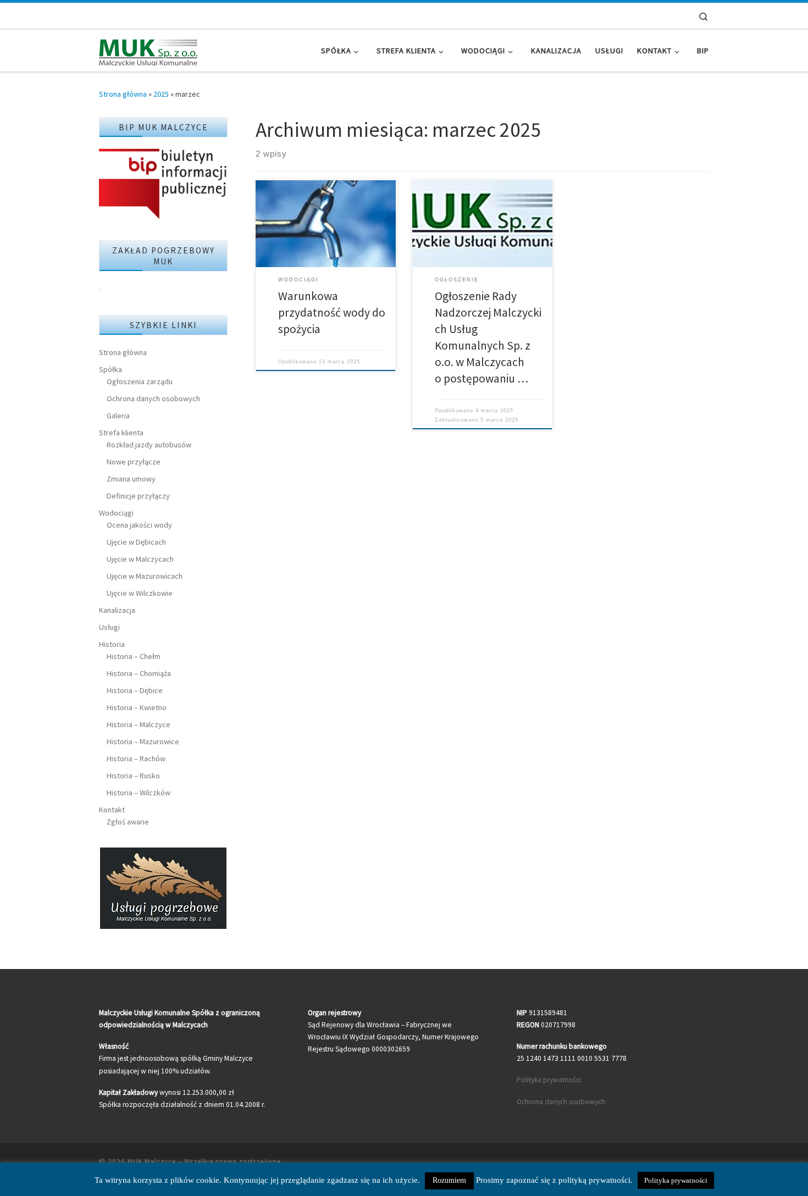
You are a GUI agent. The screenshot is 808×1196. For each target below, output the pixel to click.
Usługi (109, 627)
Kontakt (112, 810)
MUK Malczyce (152, 1161)
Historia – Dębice (135, 690)
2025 (161, 94)
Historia (112, 644)
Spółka (110, 369)
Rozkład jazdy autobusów (149, 445)
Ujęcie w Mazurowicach (144, 576)
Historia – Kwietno (137, 707)
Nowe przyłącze (134, 462)
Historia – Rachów (136, 758)
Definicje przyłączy (138, 496)
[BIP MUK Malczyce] (163, 184)
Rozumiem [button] (449, 1180)
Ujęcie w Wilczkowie (140, 593)
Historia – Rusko (133, 775)
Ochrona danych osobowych (153, 398)
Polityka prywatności (549, 1079)
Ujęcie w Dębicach (136, 542)
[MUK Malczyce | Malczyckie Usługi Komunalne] (148, 50)
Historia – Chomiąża (139, 673)
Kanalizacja (117, 610)
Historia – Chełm (134, 656)
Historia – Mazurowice (143, 741)
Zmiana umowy (131, 479)
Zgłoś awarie (128, 822)
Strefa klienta (121, 433)
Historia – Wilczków (138, 793)
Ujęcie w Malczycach (140, 559)
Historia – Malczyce (138, 724)
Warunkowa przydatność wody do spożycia (331, 312)
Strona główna (123, 94)
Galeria (118, 415)
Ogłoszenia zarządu (140, 381)
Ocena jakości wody (139, 525)
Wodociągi (116, 513)
